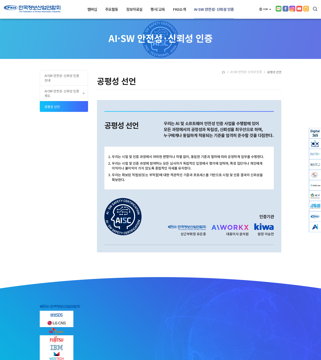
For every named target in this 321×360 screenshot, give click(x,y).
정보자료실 (134, 9)
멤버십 (92, 9)
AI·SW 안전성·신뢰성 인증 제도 (62, 93)
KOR (265, 9)
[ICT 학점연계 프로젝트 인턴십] (315, 196)
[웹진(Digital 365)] (315, 133)
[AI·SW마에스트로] (315, 206)
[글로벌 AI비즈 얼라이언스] (315, 227)
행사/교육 (157, 9)
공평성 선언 (52, 106)
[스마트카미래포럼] (315, 164)
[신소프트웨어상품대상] (315, 175)
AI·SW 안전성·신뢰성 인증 (214, 9)
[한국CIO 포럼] (315, 143)
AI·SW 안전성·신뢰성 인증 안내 (62, 78)
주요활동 (111, 9)
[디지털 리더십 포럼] (315, 154)
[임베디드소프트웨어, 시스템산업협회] (315, 216)
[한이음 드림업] (315, 185)
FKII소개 (179, 9)
